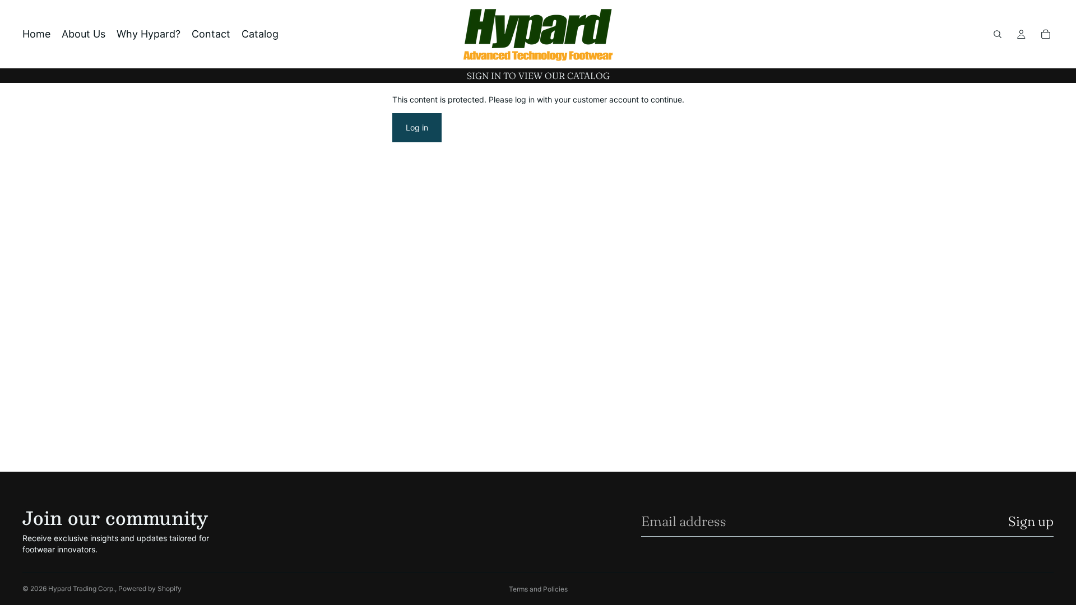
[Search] (997, 34)
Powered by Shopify (150, 588)
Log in (417, 127)
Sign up (1031, 521)
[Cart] (1045, 34)
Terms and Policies (538, 589)
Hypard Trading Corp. (81, 588)
